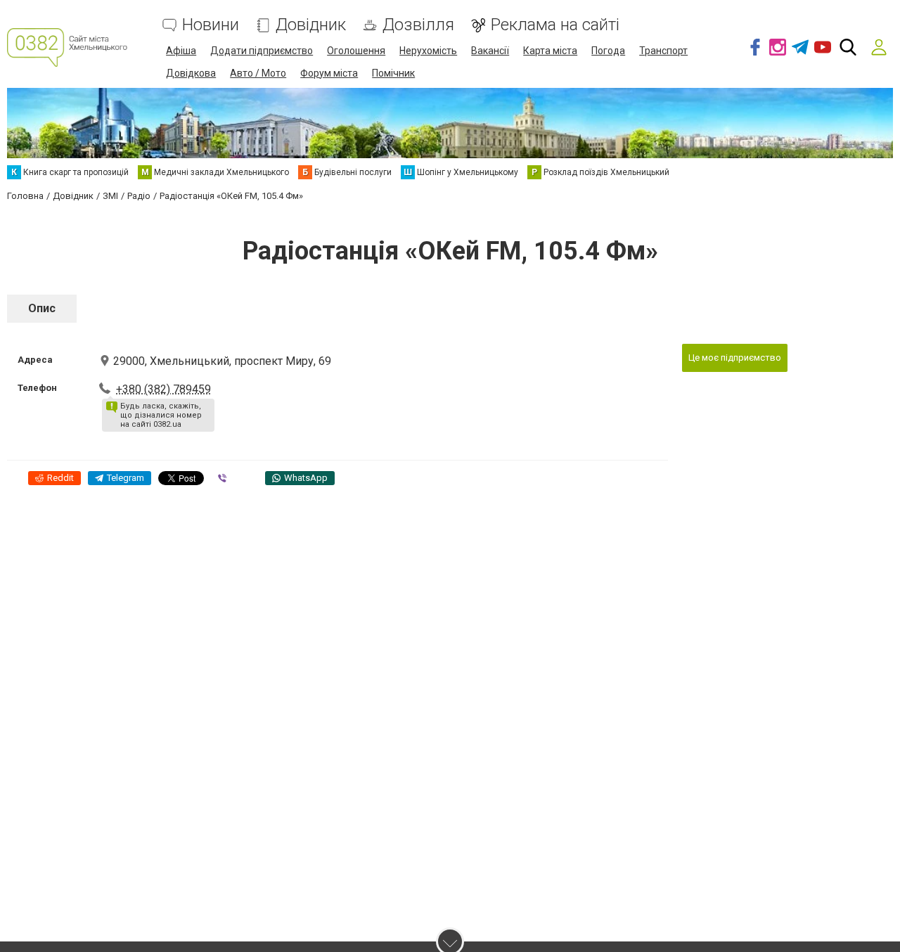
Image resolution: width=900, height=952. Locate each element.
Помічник (393, 73)
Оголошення (356, 50)
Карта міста (550, 50)
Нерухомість (428, 50)
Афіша (181, 50)
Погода (608, 50)
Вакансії (490, 50)
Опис (42, 308)
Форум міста (329, 73)
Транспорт (663, 50)
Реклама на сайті (555, 24)
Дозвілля (418, 24)
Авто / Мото (258, 73)
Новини (210, 24)
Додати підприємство (261, 50)
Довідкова (191, 73)
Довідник (311, 24)
